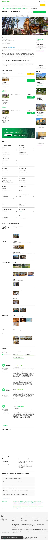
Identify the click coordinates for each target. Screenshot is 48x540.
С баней (19, 507)
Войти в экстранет (35, 520)
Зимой (24, 502)
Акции (13, 520)
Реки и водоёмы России (25, 527)
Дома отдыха (19, 502)
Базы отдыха (4, 501)
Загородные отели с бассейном (31, 502)
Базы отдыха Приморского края (37, 525)
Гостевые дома (32, 508)
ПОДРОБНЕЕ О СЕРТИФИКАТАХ (20, 135)
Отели (14, 508)
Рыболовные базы (19, 508)
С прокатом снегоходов (37, 501)
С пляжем (15, 502)
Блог (13, 522)
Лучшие (38, 502)
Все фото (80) (40, 33)
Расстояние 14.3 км (41, 143)
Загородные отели (16, 501)
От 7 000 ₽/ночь (39, 145)
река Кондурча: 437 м (11, 47)
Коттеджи (36, 508)
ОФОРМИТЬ (8, 135)
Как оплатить (14, 518)
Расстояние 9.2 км (41, 127)
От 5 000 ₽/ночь (39, 115)
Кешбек (22, 518)
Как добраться (17, 16)
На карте (41, 502)
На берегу (31, 501)
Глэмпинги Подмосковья (16, 525)
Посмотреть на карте (40, 50)
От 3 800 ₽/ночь (39, 85)
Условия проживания (22, 16)
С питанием (27, 501)
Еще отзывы (5, 425)
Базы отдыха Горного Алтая (16, 527)
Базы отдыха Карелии (15, 524)
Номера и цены (6, 16)
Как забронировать (15, 517)
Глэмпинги (41, 508)
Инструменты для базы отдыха (37, 518)
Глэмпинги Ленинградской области (38, 524)
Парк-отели (15, 507)
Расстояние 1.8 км (41, 100)
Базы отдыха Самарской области (26, 525)
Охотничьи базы (26, 508)
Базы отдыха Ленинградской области (26, 524)
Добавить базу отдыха (36, 517)
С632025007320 (31, 529)
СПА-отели (22, 501)
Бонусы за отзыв (24, 520)
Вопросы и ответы (28, 16)
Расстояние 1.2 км (41, 83)
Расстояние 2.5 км (41, 113)
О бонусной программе (25, 517)
